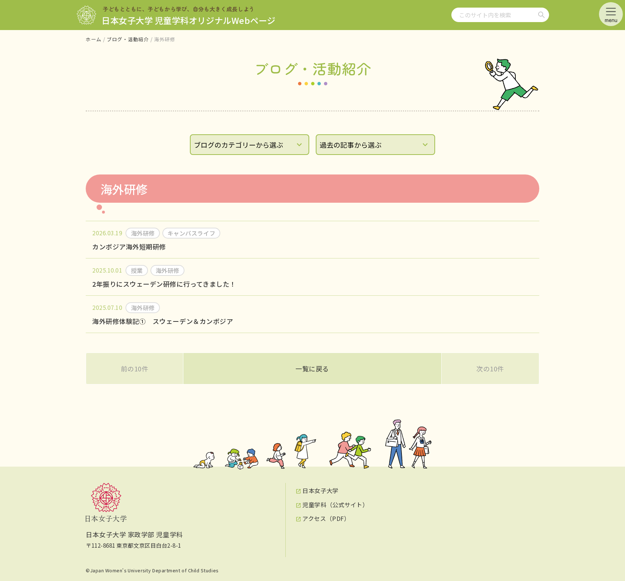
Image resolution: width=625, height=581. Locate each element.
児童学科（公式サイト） (335, 504)
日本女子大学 (320, 490)
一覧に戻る (312, 368)
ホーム (94, 39)
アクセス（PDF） (326, 518)
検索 (541, 15)
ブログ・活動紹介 (128, 39)
